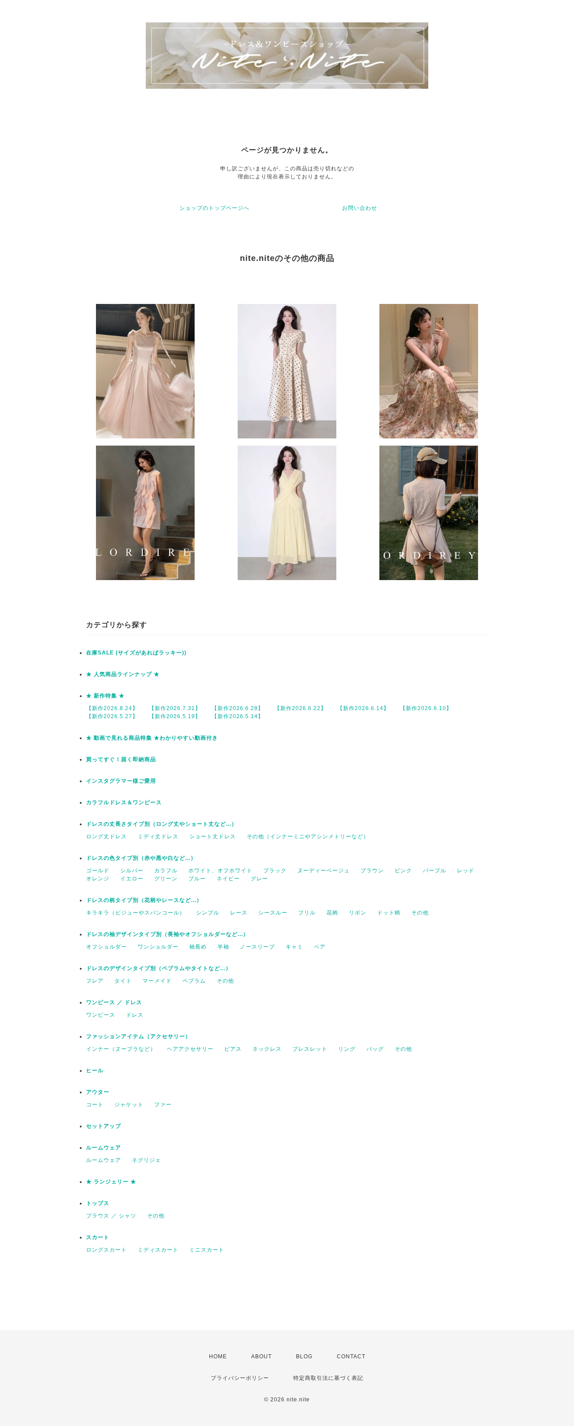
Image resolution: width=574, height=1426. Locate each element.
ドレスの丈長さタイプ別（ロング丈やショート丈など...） (161, 824)
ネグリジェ (146, 1160)
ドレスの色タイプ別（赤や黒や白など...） (141, 858)
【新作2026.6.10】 (426, 708)
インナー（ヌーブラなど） (121, 1049)
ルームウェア (103, 1147)
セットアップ (103, 1126)
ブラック (275, 870)
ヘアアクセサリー (190, 1049)
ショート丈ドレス (212, 836)
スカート (97, 1237)
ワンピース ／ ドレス (114, 1002)
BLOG (304, 1356)
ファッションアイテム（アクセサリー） (138, 1036)
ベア (320, 947)
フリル (307, 913)
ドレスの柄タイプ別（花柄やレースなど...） (144, 900)
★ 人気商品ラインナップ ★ (123, 674)
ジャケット (129, 1104)
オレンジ (97, 879)
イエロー (132, 879)
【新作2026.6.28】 (238, 708)
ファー (163, 1104)
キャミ (294, 947)
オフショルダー (106, 947)
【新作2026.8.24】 (112, 708)
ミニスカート (206, 1250)
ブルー (197, 879)
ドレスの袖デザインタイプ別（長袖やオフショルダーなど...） (167, 934)
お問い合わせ (359, 208)
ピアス (233, 1049)
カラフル (166, 870)
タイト (123, 981)
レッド (465, 870)
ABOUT (261, 1356)
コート (95, 1104)
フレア (95, 981)
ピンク (403, 870)
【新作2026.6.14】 (363, 708)
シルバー (132, 870)
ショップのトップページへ (214, 208)
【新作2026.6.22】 (300, 708)
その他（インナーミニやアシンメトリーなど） (308, 836)
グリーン (166, 879)
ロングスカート (106, 1250)
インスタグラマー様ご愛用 (121, 781)
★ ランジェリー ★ (111, 1182)
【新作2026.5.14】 (238, 716)
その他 (420, 913)
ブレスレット (309, 1049)
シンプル (207, 913)
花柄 (332, 913)
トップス (97, 1203)
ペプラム (194, 981)
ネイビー (228, 879)
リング (347, 1049)
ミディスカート (158, 1250)
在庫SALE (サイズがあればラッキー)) (136, 653)
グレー (259, 879)
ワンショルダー (158, 947)
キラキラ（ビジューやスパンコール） (135, 913)
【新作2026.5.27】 (112, 716)
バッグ (375, 1049)
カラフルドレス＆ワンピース (124, 802)
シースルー (272, 913)
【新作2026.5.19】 (175, 716)
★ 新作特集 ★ (105, 696)
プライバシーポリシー (240, 1378)
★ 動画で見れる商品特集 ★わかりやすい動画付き (152, 738)
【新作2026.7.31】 (175, 708)
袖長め (198, 947)
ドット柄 (388, 913)
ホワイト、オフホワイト (220, 870)
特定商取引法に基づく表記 (328, 1378)
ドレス (135, 1015)
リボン (357, 913)
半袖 (223, 947)
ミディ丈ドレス (158, 836)
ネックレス (267, 1049)
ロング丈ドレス (106, 836)
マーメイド (157, 981)
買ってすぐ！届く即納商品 (121, 759)
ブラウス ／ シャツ (111, 1216)
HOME (218, 1356)
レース (239, 913)
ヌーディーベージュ (323, 870)
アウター (97, 1092)
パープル (434, 870)
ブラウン (372, 870)
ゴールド (97, 870)
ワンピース (100, 1015)
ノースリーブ (257, 947)
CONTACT (351, 1356)
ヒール (95, 1070)
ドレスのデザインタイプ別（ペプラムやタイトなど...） (158, 968)
